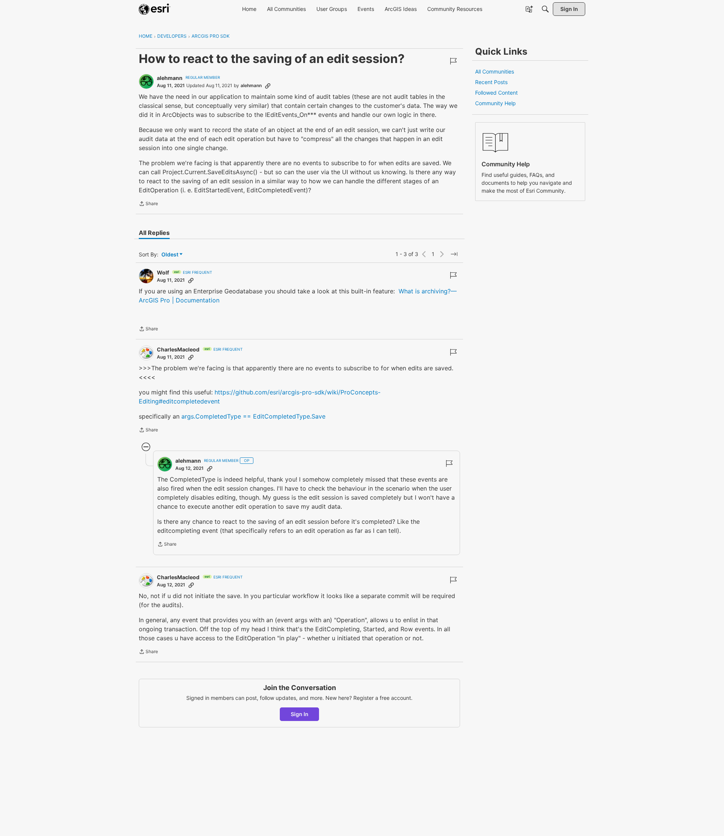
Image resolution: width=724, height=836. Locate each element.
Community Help (495, 103)
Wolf (163, 272)
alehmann (170, 78)
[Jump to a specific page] (454, 254)
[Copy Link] (267, 85)
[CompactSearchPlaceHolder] (545, 9)
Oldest (170, 254)
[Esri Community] (154, 9)
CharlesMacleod (178, 349)
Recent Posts (491, 82)
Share (148, 204)
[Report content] (453, 61)
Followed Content (496, 92)
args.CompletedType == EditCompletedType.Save (253, 416)
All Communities (494, 71)
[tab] (154, 232)
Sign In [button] (299, 714)
